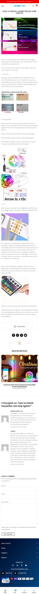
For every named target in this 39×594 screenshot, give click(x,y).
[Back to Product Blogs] (19, 345)
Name (3, 488)
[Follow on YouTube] (25, 337)
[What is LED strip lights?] (28, 345)
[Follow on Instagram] (17, 337)
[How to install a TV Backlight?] (10, 345)
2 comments (21, 329)
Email (3, 496)
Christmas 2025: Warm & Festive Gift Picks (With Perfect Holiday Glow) (19, 388)
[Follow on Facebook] (13, 337)
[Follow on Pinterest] (21, 337)
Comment (5, 504)
